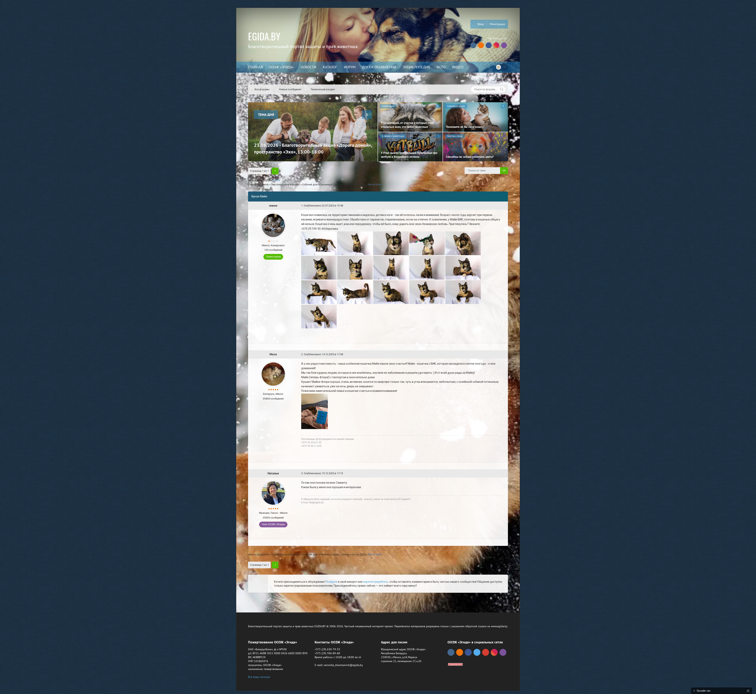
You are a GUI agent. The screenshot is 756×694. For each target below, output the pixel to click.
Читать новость (378, 389)
